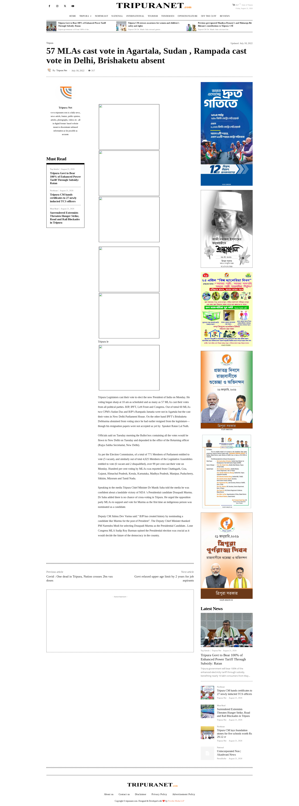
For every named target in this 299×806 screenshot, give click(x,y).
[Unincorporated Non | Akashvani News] (207, 753)
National (220, 747)
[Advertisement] (120, 623)
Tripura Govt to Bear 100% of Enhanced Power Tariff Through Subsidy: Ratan (223, 659)
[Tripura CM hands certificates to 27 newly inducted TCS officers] (207, 692)
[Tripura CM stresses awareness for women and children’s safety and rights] (121, 26)
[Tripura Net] (49, 70)
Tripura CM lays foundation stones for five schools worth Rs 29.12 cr (234, 733)
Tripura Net (61, 70)
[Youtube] (73, 6)
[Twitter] (65, 6)
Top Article (54, 169)
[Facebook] (49, 6)
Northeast (54, 191)
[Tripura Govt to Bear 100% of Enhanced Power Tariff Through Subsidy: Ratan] (51, 26)
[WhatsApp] (128, 552)
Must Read (54, 209)
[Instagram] (57, 6)
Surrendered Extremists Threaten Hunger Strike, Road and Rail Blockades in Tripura (233, 712)
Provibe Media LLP (176, 801)
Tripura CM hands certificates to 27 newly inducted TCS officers (63, 198)
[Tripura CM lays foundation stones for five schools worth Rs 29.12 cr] (207, 732)
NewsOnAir (221, 758)
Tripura (49, 43)
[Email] (136, 552)
